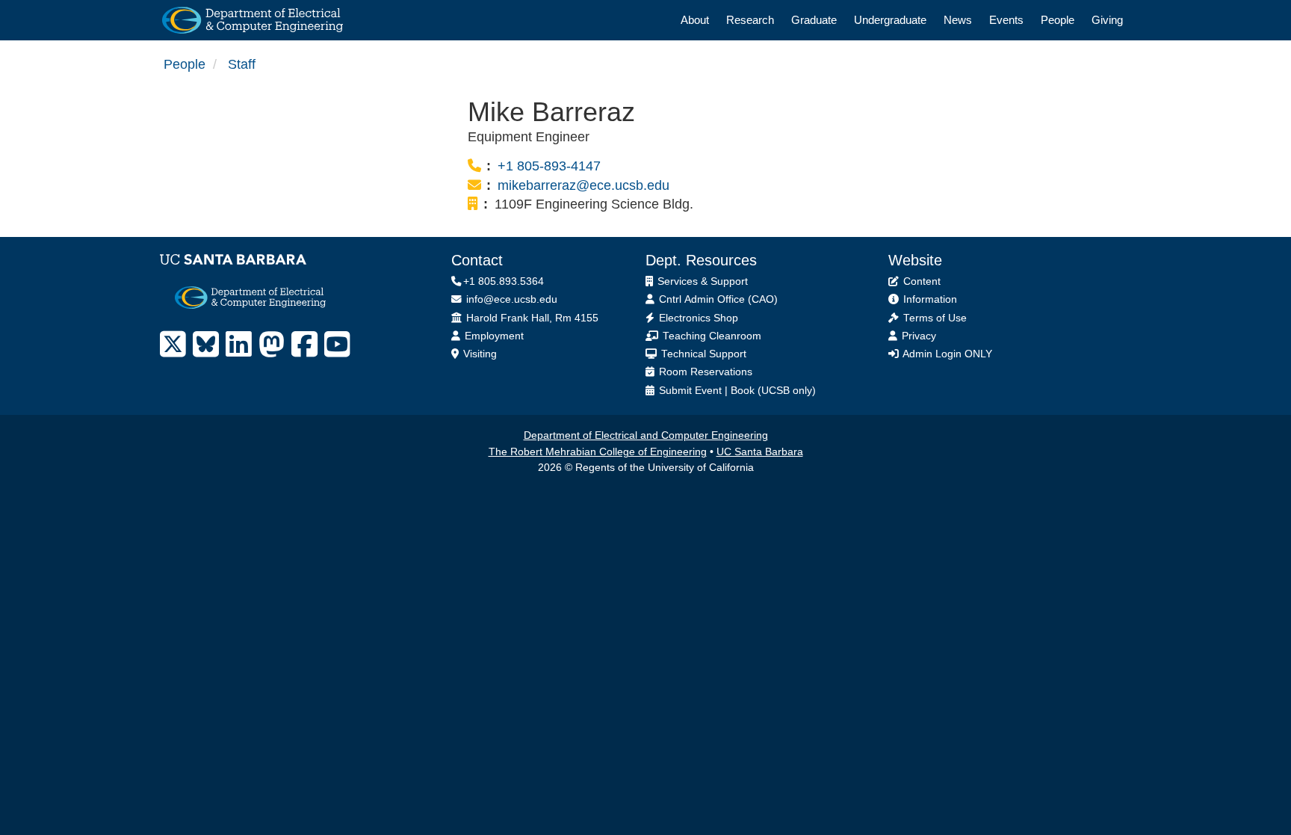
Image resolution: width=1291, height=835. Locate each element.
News (958, 19)
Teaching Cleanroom (710, 336)
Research (750, 19)
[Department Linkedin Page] (239, 344)
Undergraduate (890, 19)
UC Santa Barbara (759, 451)
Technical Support (702, 354)
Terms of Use (933, 318)
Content (920, 281)
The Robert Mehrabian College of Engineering (598, 451)
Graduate (814, 19)
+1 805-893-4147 (549, 165)
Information (928, 299)
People (1057, 19)
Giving (1107, 19)
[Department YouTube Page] (337, 344)
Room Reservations (704, 372)
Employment (493, 336)
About (695, 19)
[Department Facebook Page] (304, 344)
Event (708, 390)
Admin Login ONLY (946, 354)
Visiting (478, 354)
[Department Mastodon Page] (271, 344)
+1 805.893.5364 (503, 281)
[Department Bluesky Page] (206, 344)
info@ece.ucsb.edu (510, 299)
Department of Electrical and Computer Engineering (646, 435)
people (184, 64)
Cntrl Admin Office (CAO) (717, 299)
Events (1006, 19)
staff (242, 64)
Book (743, 390)
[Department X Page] (173, 344)
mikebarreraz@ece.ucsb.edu (583, 185)
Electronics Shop (697, 318)
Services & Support (701, 281)
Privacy (917, 336)
